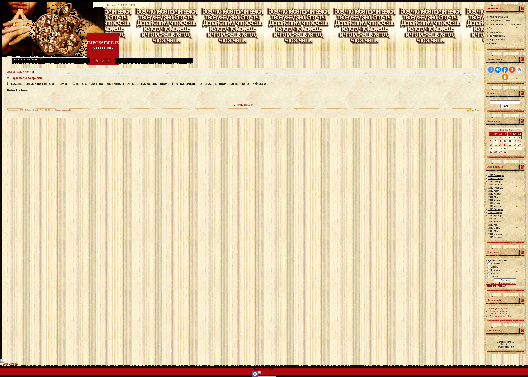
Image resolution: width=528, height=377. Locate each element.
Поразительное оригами (27, 78)
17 (505, 145)
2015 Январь (495, 234)
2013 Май (493, 225)
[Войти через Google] (519, 69)
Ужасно (495, 276)
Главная (10, 71)
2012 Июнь (494, 200)
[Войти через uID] (491, 70)
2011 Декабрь (495, 184)
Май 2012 (505, 130)
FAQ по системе (498, 313)
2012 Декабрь (495, 215)
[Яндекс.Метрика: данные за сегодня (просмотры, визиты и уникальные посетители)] (9, 362)
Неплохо (495, 270)
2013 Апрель (495, 221)
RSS (41, 59)
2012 (19, 71)
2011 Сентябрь (496, 175)
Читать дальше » (245, 105)
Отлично (495, 263)
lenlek (35, 110)
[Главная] (96, 62)
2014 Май (493, 231)
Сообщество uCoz (499, 311)
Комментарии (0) (63, 110)
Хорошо (495, 267)
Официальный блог (499, 308)
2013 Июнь (494, 228)
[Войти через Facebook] (505, 70)
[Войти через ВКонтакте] (498, 70)
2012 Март (493, 191)
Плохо (494, 273)
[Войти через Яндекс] (512, 70)
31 (505, 152)
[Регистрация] (103, 62)
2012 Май (493, 197)
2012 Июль (494, 203)
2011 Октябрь (495, 178)
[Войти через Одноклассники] (505, 77)
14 (491, 145)
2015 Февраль (495, 237)
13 (519, 141)
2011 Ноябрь (495, 181)
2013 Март (493, 218)
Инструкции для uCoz (500, 316)
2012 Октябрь (495, 209)
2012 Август (494, 206)
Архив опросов (508, 283)
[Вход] (109, 62)
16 (500, 145)
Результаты (492, 283)
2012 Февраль (495, 187)
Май (27, 71)
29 (495, 152)
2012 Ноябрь (495, 212)
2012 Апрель (495, 194)
